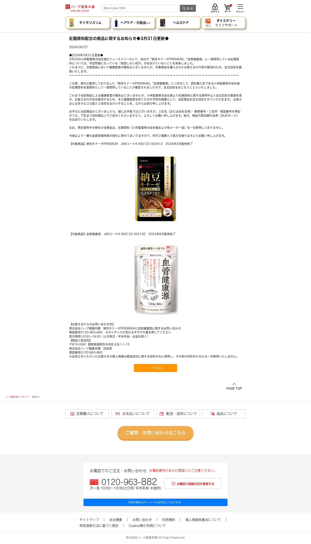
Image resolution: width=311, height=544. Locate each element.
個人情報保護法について (203, 519)
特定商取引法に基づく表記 (99, 525)
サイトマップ (89, 519)
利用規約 (168, 519)
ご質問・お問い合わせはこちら (155, 433)
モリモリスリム (90, 22)
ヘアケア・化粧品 (135, 22)
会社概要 (115, 519)
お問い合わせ (142, 519)
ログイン (215, 11)
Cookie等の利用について (147, 525)
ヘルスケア (181, 22)
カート (228, 9)
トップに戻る (155, 368)
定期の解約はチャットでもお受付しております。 (155, 502)
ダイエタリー (226, 23)
